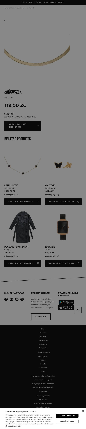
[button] (30, 426)
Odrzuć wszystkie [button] (67, 421)
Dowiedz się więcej (47, 424)
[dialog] (43, 214)
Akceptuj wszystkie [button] (67, 416)
